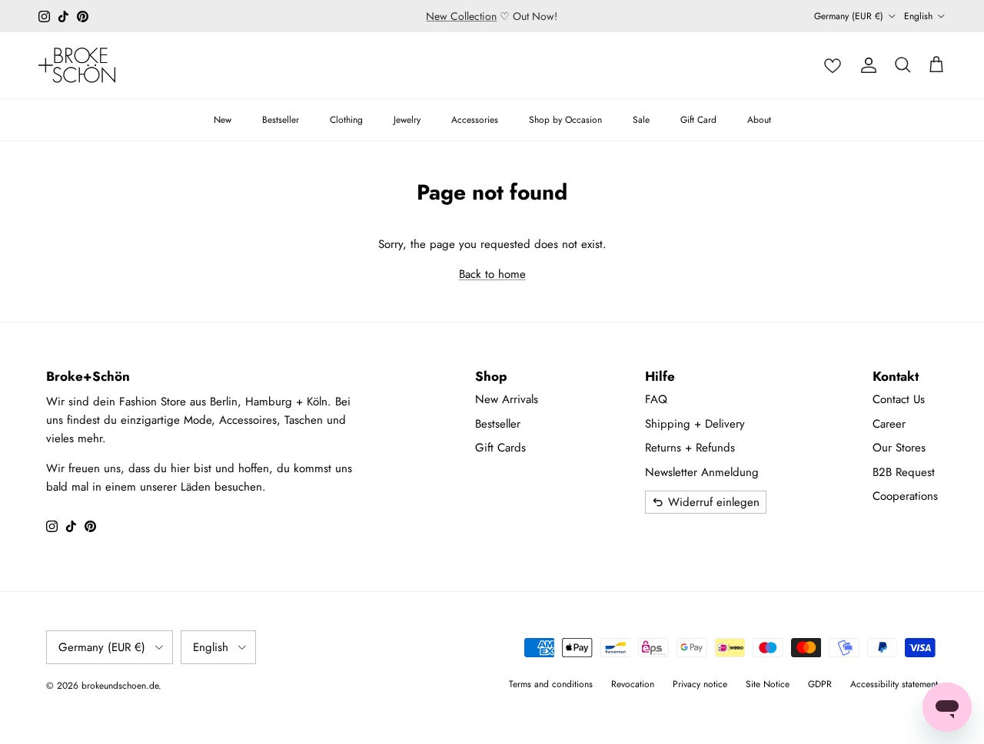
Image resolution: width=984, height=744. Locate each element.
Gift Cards (500, 447)
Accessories (474, 120)
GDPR (820, 684)
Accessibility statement (894, 684)
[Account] (868, 65)
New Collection (461, 16)
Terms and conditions (551, 684)
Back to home (492, 274)
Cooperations (905, 496)
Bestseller (280, 120)
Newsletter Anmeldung (702, 472)
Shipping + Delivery (695, 423)
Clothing (346, 120)
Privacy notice (700, 684)
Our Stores (899, 447)
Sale (641, 120)
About (759, 120)
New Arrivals (506, 399)
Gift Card (698, 120)
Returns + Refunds (690, 447)
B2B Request (904, 472)
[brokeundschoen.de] (76, 65)
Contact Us (899, 399)
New (222, 120)
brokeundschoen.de (119, 686)
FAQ (656, 399)
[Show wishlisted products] (833, 65)
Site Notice (768, 684)
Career (889, 423)
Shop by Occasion (565, 120)
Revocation (632, 684)
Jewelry (407, 120)
